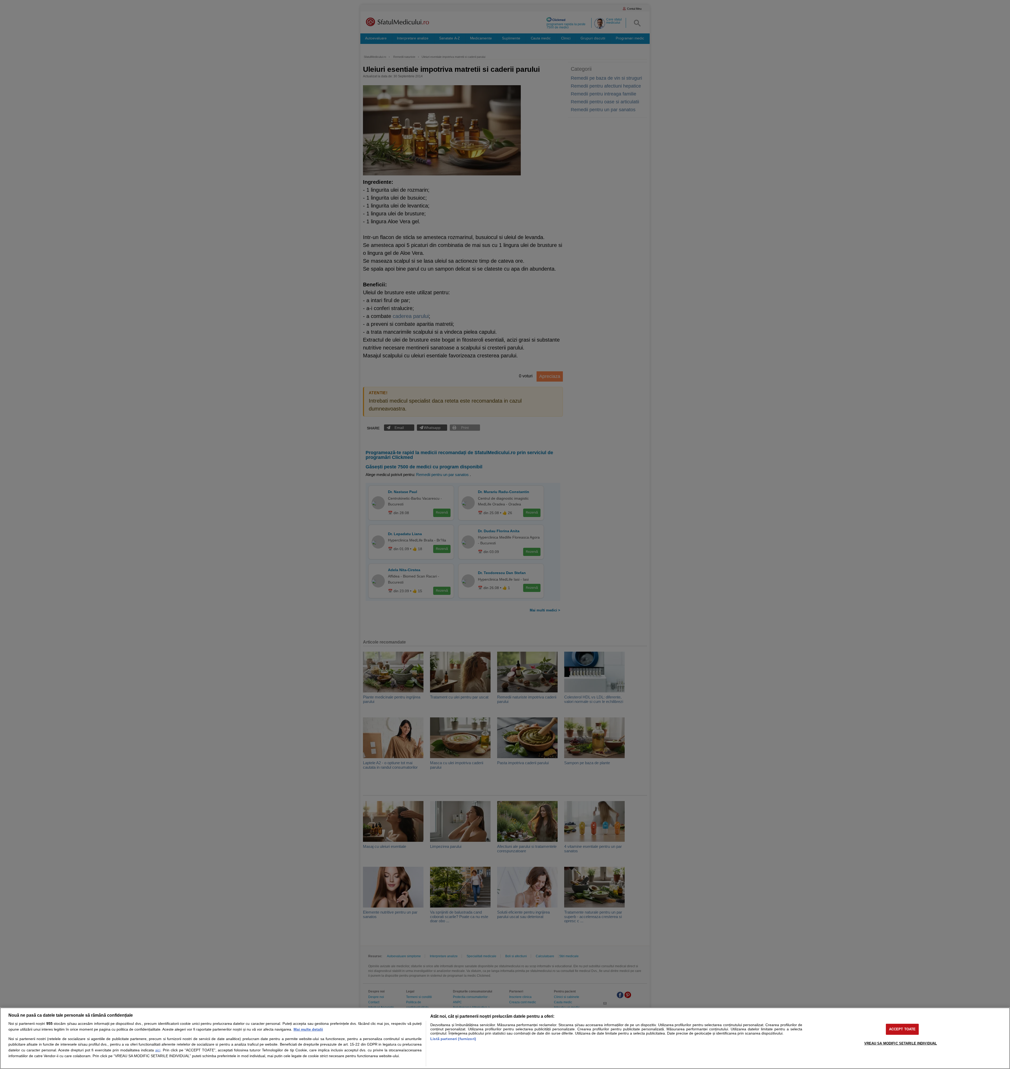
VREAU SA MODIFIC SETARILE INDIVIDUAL (900, 1043)
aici (157, 1050)
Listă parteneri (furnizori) (453, 1039)
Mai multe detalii (308, 1029)
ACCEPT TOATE (902, 1029)
